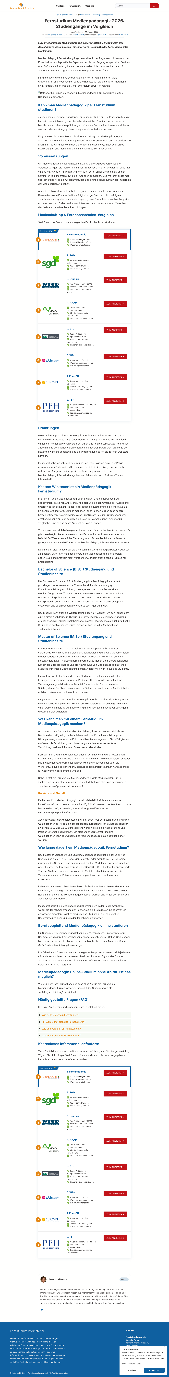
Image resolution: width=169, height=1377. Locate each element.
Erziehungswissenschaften (102, 15)
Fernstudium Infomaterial (66, 15)
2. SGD (71, 255)
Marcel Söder (102, 35)
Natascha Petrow (55, 35)
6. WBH (71, 355)
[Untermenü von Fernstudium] (81, 5)
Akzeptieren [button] (154, 1370)
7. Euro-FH (73, 376)
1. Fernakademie (76, 234)
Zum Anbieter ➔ (115, 235)
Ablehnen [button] (132, 1370)
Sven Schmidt (78, 35)
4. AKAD (72, 302)
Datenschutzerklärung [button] (132, 1364)
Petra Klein (123, 35)
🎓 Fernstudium (84, 15)
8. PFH (70, 399)
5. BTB (70, 328)
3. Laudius (73, 279)
